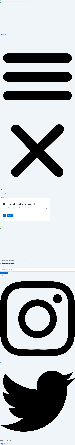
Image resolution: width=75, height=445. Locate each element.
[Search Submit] (4, 215)
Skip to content (3, 0)
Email (1, 266)
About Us (4, 34)
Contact (4, 36)
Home (3, 33)
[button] (37, 114)
